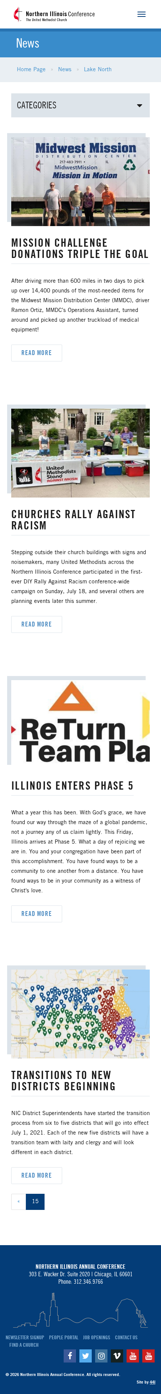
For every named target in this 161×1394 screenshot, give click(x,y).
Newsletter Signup (25, 1337)
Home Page (31, 70)
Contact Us (126, 1337)
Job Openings (96, 1337)
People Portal (63, 1337)
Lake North (98, 70)
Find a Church (24, 1345)
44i (152, 1382)
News (65, 70)
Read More (36, 353)
